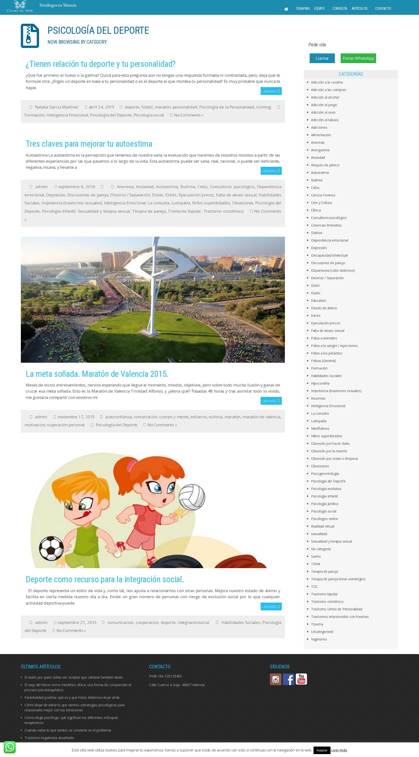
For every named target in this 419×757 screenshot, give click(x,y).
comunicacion (120, 622)
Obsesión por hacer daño (330, 443)
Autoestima (167, 186)
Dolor (315, 285)
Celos (203, 186)
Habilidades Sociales (240, 622)
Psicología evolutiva (326, 488)
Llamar (322, 58)
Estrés (171, 195)
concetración (145, 417)
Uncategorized (322, 631)
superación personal (66, 425)
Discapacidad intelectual (329, 255)
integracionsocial (194, 622)
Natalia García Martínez (57, 107)
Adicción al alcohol (325, 97)
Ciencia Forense (323, 195)
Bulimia (187, 186)
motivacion (34, 425)
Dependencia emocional (329, 240)
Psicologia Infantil (58, 211)
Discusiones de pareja (87, 195)
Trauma (317, 624)
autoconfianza (118, 417)
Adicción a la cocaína (327, 82)
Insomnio (318, 398)
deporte (132, 107)
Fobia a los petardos (326, 353)
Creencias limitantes (326, 225)
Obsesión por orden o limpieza (334, 458)
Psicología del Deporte (111, 115)
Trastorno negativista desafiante (49, 737)
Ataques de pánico (325, 165)
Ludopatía (180, 203)
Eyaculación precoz (196, 195)
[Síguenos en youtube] (301, 679)
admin (41, 186)
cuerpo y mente (173, 417)
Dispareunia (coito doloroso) (333, 270)
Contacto (383, 8)
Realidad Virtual (322, 526)
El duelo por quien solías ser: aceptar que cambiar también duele (73, 677)
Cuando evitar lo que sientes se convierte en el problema (67, 730)
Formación (34, 115)
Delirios (316, 232)
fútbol (147, 107)
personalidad (185, 107)
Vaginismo (319, 639)
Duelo (157, 195)
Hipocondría (320, 383)
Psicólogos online (324, 518)
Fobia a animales (324, 338)
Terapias (303, 8)
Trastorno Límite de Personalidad (336, 609)
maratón (163, 107)
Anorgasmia (320, 150)
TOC (314, 586)
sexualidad (319, 533)
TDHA (315, 564)
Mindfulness (320, 428)
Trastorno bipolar (184, 211)
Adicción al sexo (323, 112)
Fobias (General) (323, 360)
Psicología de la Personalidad (226, 107)
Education (318, 300)
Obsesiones (242, 203)
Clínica (316, 210)
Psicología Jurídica (324, 503)
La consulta (158, 203)
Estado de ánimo (324, 308)
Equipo (319, 8)
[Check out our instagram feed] (276, 679)
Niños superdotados (211, 203)
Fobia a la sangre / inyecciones (334, 345)
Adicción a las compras (328, 89)
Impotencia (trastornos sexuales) (71, 203)
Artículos (359, 8)
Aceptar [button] (322, 750)
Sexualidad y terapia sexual (104, 211)
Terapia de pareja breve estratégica (338, 579)
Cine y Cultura (321, 202)
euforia (215, 417)
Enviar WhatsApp (358, 58)
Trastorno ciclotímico (223, 211)
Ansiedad (144, 186)
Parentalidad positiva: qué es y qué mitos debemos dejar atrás (72, 697)
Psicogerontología (325, 473)
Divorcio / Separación (130, 195)
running (263, 107)
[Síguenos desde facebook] (288, 679)
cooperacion (147, 622)
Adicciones (319, 127)
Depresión (55, 195)
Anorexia (125, 186)
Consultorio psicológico (232, 186)
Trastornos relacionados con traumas (340, 616)
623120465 (173, 676)
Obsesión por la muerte (329, 451)
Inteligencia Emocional (67, 115)
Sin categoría (321, 549)
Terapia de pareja (149, 211)
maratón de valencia (261, 417)
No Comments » (188, 115)
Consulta (339, 8)
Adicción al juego (324, 104)
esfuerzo (199, 417)
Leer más (269, 91)
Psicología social (149, 115)
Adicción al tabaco (325, 120)
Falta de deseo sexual (236, 195)
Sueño (316, 556)
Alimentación (321, 135)
